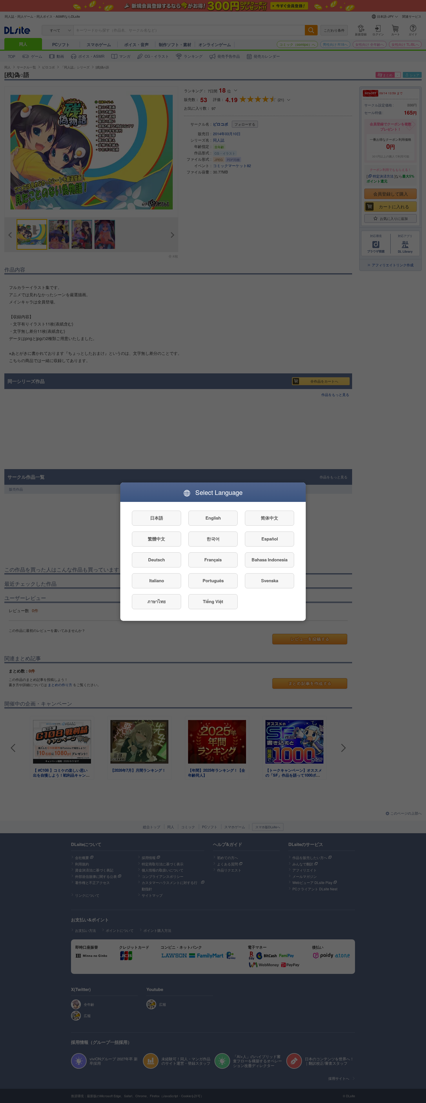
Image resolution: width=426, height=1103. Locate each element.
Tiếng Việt (213, 601)
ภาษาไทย (157, 601)
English (213, 518)
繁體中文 (156, 539)
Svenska (269, 580)
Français (213, 559)
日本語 (156, 518)
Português (213, 580)
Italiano (156, 580)
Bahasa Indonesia (269, 559)
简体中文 (269, 518)
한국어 (213, 539)
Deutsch (156, 559)
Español (269, 539)
